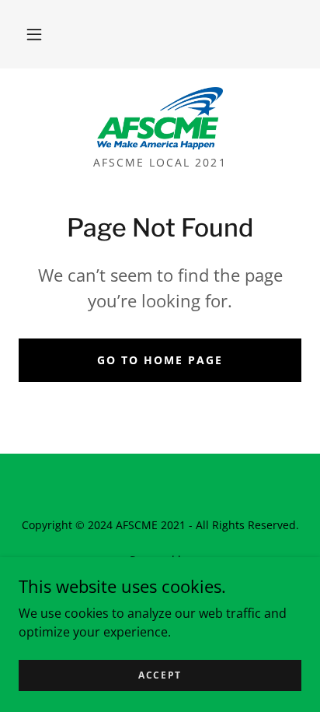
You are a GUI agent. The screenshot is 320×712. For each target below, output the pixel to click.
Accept (160, 675)
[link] (160, 118)
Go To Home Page (160, 359)
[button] (34, 34)
